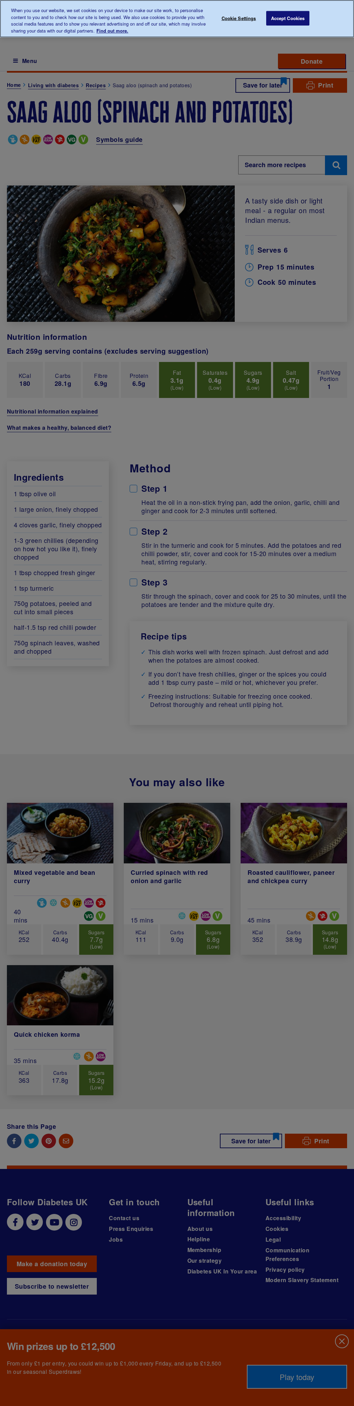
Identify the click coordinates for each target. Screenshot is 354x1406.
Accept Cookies (288, 18)
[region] (177, 18)
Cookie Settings (239, 18)
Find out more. (112, 30)
